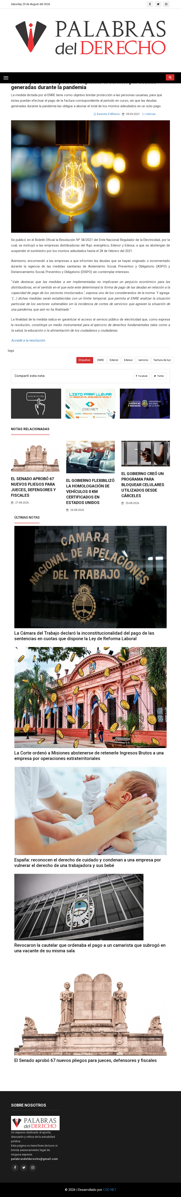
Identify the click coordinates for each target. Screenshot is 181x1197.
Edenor (114, 360)
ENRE (100, 360)
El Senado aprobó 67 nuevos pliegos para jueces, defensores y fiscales (85, 1060)
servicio (143, 360)
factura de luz (162, 360)
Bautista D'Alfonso (108, 114)
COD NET (109, 1190)
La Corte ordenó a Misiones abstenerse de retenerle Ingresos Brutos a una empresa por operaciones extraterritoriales (89, 755)
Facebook (142, 376)
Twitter (160, 376)
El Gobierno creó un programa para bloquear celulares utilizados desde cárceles (142, 484)
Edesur (128, 360)
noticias (151, 114)
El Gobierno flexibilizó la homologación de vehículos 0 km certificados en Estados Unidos (90, 491)
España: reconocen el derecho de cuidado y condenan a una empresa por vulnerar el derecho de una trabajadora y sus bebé (87, 862)
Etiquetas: (85, 360)
